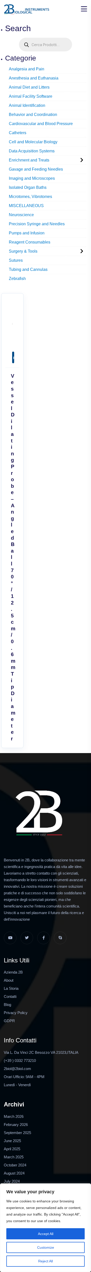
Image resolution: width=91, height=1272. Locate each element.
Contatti (10, 996)
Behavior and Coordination (33, 114)
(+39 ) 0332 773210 (20, 1060)
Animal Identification (27, 105)
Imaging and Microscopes (32, 178)
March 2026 (14, 1116)
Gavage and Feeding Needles (36, 169)
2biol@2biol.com (17, 1068)
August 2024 (14, 1173)
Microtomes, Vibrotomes (30, 196)
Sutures (16, 260)
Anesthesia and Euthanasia (33, 78)
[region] (45, 1227)
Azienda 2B (13, 972)
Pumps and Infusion (26, 233)
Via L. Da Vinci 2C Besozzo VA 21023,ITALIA (41, 1052)
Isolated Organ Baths (28, 187)
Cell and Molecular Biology (33, 142)
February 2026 (16, 1124)
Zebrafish (17, 278)
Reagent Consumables (29, 242)
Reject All (45, 1261)
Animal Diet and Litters (29, 87)
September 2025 (17, 1132)
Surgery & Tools (23, 251)
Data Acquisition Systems (32, 151)
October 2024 (15, 1165)
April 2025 (12, 1149)
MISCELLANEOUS (26, 206)
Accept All (45, 1234)
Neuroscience (21, 215)
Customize (45, 1247)
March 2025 (14, 1157)
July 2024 (12, 1181)
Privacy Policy (16, 1013)
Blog (7, 1004)
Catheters (17, 133)
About (8, 980)
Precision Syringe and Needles (37, 224)
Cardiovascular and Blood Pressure (41, 124)
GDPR (9, 1021)
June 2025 (12, 1141)
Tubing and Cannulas (28, 269)
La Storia (11, 988)
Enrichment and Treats (29, 160)
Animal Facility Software (30, 96)
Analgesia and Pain (26, 69)
